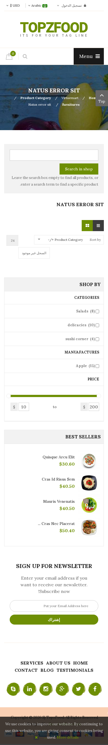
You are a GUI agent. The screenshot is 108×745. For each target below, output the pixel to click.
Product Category (35, 98)
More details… (61, 737)
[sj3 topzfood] (54, 29)
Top (101, 101)
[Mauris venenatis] (89, 505)
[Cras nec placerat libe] (89, 527)
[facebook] (95, 689)
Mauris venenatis (59, 501)
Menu (87, 56)
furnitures (71, 104)
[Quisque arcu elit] (89, 460)
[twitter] (79, 689)
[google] (62, 689)
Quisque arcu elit (59, 456)
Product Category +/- (65, 240)
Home (93, 98)
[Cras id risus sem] (89, 483)
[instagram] (46, 689)
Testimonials (74, 670)
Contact (26, 670)
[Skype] (13, 689)
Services (31, 663)
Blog (47, 670)
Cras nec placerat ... (56, 523)
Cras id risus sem (58, 479)
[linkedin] (30, 689)
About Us (58, 663)
